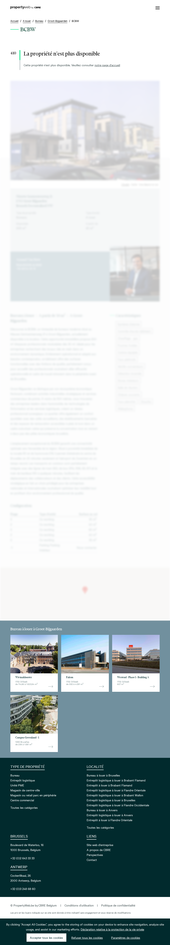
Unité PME (17, 785)
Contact (92, 860)
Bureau (14, 775)
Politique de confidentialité (118, 905)
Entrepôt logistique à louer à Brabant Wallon (115, 795)
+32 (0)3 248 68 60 (22, 889)
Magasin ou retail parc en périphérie (33, 795)
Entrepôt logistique (22, 780)
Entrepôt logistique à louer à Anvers (110, 815)
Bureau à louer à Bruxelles (103, 775)
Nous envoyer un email (29, 264)
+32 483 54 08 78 (26, 268)
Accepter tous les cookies (46, 937)
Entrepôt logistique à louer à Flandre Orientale (116, 790)
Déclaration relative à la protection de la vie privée (112, 929)
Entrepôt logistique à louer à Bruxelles (111, 800)
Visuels (125, 184)
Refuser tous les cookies (87, 937)
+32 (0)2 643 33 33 (22, 858)
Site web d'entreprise (100, 845)
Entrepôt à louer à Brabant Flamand (109, 785)
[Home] (25, 8)
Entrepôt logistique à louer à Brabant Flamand (116, 780)
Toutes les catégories (24, 807)
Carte (134, 184)
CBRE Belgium (47, 905)
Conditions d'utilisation (79, 905)
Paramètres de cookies (125, 937)
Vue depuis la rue (148, 184)
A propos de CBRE (99, 850)
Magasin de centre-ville (25, 790)
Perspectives (95, 855)
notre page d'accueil (107, 65)
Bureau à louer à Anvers (102, 810)
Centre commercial (22, 800)
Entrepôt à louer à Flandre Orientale (109, 820)
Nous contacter (134, 298)
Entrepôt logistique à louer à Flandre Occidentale (118, 805)
